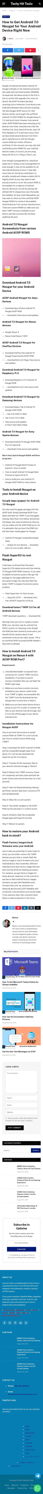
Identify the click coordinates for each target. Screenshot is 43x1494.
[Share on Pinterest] (30, 50)
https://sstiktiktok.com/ (11, 1316)
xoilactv (12, 1313)
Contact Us (24, 1485)
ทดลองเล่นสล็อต (9, 1310)
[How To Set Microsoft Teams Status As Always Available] (21, 968)
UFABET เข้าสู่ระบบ (27, 1463)
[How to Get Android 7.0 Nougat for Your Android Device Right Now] (21, 68)
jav (28, 1313)
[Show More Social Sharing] (38, 50)
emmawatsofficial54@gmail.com (22, 1394)
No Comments (32, 38)
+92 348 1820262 (21, 1386)
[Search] (39, 3)
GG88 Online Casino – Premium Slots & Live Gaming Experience (28, 1180)
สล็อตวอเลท (20, 1310)
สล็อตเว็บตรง (30, 1450)
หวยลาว (35, 1310)
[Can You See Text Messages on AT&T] (21, 1037)
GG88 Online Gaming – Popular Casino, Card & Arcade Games (26, 1194)
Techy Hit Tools (27, 1480)
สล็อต (18, 1313)
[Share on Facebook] (7, 50)
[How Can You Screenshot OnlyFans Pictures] (21, 1003)
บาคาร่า (28, 1310)
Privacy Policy (22, 1257)
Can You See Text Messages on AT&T (19, 1052)
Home (7, 1485)
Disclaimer (11, 1488)
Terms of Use (22, 1488)
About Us (15, 1485)
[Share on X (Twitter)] (19, 50)
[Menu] (3, 3)
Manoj (11, 38)
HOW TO (6, 16)
